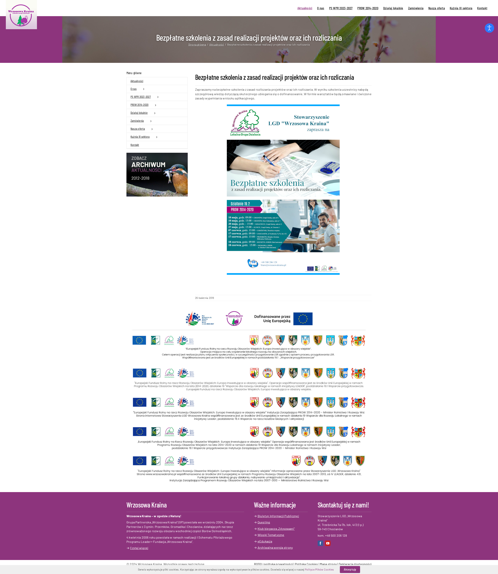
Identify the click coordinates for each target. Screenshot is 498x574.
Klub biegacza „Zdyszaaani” (276, 528)
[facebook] (320, 543)
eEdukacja (265, 541)
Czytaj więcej (139, 548)
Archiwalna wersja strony (275, 547)
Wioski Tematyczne (271, 535)
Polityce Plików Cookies (319, 569)
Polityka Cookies (306, 564)
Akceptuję (350, 569)
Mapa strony (328, 564)
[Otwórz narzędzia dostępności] (489, 28)
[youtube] (328, 543)
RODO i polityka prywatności (273, 564)
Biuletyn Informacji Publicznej (278, 516)
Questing (264, 522)
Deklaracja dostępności (355, 564)
